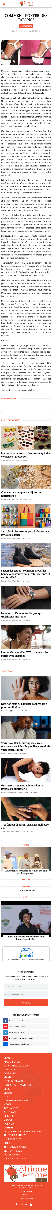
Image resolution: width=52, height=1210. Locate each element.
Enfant (9, 1092)
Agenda (9, 1123)
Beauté (8, 1057)
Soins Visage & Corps (17, 1065)
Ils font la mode (15, 1158)
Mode (7, 1143)
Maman (9, 1077)
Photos (9, 1115)
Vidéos (8, 1119)
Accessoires (12, 1154)
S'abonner (26, 1003)
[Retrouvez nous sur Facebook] (16, 1204)
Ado (6, 1096)
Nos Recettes (12, 1139)
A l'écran (10, 1112)
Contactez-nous (26, 1198)
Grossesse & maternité (19, 1085)
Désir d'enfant (13, 1081)
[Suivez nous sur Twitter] (26, 1204)
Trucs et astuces (15, 1135)
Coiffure (10, 1073)
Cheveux (9, 1069)
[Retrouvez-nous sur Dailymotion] (35, 1204)
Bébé (7, 1088)
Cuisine (8, 1127)
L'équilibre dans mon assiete (23, 1131)
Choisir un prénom (16, 1100)
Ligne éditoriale (26, 1191)
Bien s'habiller (13, 1150)
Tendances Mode (15, 1146)
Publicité (26, 1195)
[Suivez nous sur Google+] (21, 1204)
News (7, 1104)
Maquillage (12, 1061)
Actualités (11, 1108)
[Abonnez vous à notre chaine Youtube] (31, 1204)
